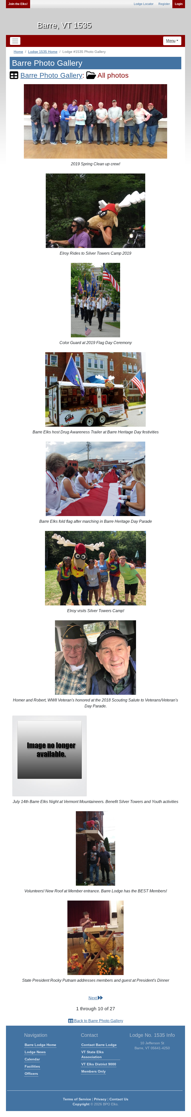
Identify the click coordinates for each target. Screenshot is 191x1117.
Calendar (32, 1059)
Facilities (32, 1066)
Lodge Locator (143, 4)
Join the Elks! (18, 4)
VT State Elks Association (92, 1054)
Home (18, 52)
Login (179, 4)
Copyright (81, 1104)
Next (93, 998)
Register (164, 4)
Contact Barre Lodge (99, 1045)
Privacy (100, 1099)
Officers (31, 1074)
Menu (170, 40)
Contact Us (118, 1099)
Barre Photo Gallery (51, 75)
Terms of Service (77, 1099)
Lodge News (35, 1052)
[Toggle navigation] (15, 41)
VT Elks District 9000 (98, 1064)
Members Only (93, 1071)
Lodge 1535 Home (42, 52)
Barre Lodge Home (40, 1045)
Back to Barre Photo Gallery (98, 1021)
